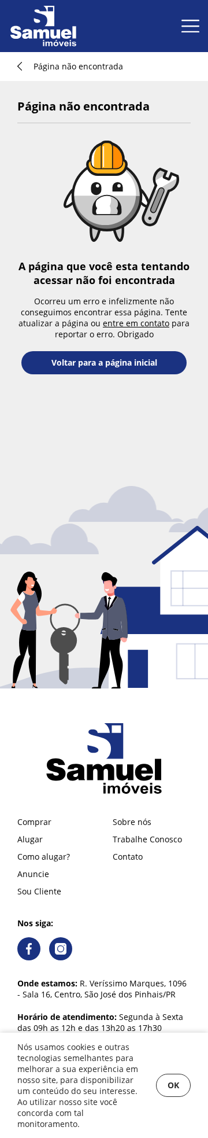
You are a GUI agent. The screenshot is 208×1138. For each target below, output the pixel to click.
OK (173, 1085)
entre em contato (136, 323)
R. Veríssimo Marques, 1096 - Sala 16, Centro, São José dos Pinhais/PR (102, 989)
